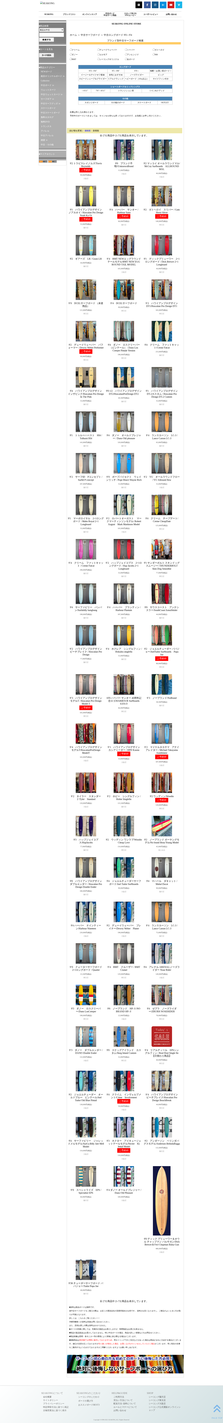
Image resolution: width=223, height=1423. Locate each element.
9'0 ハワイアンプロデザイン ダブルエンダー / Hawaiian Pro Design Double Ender (87, 884)
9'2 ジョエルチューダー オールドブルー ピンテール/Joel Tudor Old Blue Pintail (86, 1097)
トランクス (46, 126)
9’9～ (136, 71)
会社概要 (47, 1397)
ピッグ (161, 75)
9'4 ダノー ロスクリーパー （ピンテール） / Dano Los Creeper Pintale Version (124, 347)
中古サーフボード (90, 35)
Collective (45, 80)
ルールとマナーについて (125, 1407)
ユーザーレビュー (151, 14)
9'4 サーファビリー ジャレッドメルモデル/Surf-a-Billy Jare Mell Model (86, 1143)
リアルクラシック (116, 79)
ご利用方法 (118, 1397)
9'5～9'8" (116, 71)
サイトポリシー (50, 1400)
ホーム (73, 35)
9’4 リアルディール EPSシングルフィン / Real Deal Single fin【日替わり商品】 (162, 1053)
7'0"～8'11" (100, 91)
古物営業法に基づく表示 (54, 1410)
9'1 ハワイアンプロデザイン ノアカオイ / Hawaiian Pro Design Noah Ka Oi (86, 212)
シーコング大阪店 (157, 1403)
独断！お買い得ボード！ (161, 71)
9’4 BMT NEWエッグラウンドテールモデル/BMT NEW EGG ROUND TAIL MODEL (124, 261)
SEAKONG (48, 14)
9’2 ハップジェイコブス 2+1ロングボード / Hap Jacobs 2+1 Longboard (124, 566)
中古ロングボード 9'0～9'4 (118, 35)
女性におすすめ (116, 75)
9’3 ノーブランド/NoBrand (162, 698)
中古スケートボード (50, 112)
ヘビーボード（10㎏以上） (137, 79)
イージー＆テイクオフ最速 (93, 75)
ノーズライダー (137, 75)
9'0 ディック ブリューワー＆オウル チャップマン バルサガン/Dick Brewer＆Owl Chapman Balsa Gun (162, 1241)
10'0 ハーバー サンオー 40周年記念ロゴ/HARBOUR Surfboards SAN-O (123, 701)
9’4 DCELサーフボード (123, 303)
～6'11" (85, 91)
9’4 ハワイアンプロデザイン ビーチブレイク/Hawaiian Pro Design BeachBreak (163, 1097)
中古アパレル (47, 135)
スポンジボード (91, 103)
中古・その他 (47, 144)
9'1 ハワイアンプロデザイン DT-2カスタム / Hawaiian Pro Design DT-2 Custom (163, 394)
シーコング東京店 (157, 1400)
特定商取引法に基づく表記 (56, 1407)
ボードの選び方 (85, 1401)
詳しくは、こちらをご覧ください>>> (84, 1318)
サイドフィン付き (161, 79)
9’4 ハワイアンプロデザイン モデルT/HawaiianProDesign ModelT (87, 750)
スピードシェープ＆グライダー (93, 79)
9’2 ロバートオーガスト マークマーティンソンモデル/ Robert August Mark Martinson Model (124, 521)
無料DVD (45, 122)
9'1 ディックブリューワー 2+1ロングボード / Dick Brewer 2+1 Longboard (162, 261)
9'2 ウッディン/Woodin (162, 796)
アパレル (45, 131)
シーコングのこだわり (89, 1397)
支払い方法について (123, 1400)
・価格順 (87, 131)
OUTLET (165, 103)
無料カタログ (47, 117)
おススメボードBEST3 (89, 1405)
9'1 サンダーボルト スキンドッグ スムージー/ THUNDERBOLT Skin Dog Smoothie (162, 566)
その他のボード (118, 103)
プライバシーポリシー (53, 1403)
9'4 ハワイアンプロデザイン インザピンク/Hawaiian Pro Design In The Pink (86, 394)
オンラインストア (89, 14)
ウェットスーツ (48, 90)
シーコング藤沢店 (157, 1397)
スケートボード (48, 108)
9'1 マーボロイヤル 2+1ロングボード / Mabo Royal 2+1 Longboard (86, 521)
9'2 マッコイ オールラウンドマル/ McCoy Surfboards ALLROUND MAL (162, 166)
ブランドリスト (69, 14)
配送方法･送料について (124, 1403)
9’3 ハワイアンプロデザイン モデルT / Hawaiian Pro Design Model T (87, 701)
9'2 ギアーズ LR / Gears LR (86, 258)
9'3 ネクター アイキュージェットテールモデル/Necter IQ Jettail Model (124, 1143)
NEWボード (46, 71)
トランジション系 (126, 91)
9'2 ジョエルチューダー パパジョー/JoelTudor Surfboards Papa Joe (161, 652)
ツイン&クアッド (157, 91)
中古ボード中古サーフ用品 (110, 14)
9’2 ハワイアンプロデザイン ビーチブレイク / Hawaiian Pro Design (87, 652)
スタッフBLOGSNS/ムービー (130, 14)
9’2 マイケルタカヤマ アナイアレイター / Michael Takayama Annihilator (161, 750)
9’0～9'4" (93, 71)
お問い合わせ (171, 14)
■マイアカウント (47, 154)
